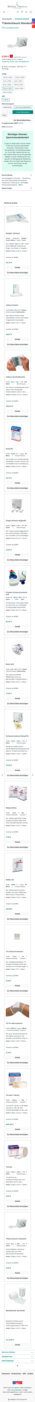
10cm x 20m (18, 85)
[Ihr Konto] (26, 12)
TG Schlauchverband (14, 951)
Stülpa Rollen (11, 808)
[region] (17, 42)
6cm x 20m (18, 81)
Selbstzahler (7, 107)
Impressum (6, 1373)
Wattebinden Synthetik (15, 1311)
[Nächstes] (32, 775)
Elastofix (9, 449)
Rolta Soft (10, 664)
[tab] (17, 179)
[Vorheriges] (2, 775)
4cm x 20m (7, 81)
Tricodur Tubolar (13, 1095)
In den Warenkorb (22, 112)
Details (17, 267)
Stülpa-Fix (10, 880)
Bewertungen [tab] (7, 188)
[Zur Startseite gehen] (17, 5)
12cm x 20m (7, 88)
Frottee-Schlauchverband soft (16, 593)
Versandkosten (16, 1390)
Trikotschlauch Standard (16, 1239)
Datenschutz (16, 1373)
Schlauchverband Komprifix (17, 736)
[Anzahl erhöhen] (10, 112)
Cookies (30, 1373)
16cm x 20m (19, 88)
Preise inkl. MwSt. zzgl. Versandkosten (15, 61)
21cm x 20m (7, 92)
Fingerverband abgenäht (16, 521)
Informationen (8, 1361)
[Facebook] (33, 20)
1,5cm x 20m (7, 77)
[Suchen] (17, 12)
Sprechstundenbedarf (23, 107)
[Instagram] (33, 23)
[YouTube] (33, 26)
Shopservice (7, 1356)
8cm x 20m (7, 85)
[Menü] (4, 12)
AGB (24, 1373)
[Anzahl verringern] (4, 112)
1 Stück (5, 100)
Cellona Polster (12, 305)
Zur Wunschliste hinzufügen (23, 120)
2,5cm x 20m (19, 77)
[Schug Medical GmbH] (17, 28)
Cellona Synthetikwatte (15, 377)
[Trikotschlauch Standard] (17, 42)
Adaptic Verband (13, 233)
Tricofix (9, 1167)
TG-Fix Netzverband (14, 1023)
